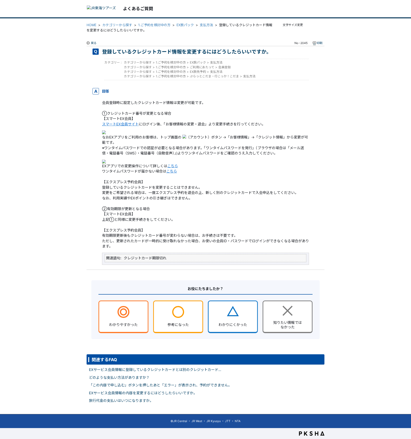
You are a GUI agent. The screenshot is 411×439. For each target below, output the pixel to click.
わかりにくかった (233, 324)
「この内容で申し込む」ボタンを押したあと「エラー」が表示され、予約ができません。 (160, 385)
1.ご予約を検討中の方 (154, 25)
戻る (94, 43)
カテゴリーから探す (117, 25)
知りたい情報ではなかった (287, 325)
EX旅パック (185, 25)
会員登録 (224, 67)
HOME (91, 25)
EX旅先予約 (198, 72)
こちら (172, 166)
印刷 (320, 43)
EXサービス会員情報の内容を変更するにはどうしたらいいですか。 (143, 393)
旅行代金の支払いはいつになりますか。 (121, 400)
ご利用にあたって (202, 67)
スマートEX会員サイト (120, 124)
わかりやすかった (123, 324)
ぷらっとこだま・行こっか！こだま (214, 76)
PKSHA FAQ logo (311, 433)
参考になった (178, 324)
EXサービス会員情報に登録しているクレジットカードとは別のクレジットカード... (155, 369)
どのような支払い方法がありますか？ (119, 377)
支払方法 (206, 25)
